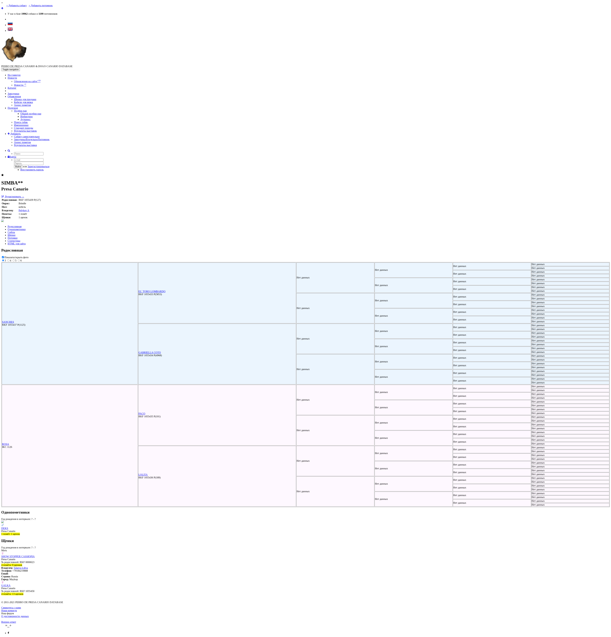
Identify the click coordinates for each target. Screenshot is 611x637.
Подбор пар (20, 110)
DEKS (4, 528)
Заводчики (13, 93)
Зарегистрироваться (38, 166)
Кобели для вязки (23, 102)
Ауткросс (25, 119)
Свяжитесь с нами (11, 607)
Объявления (14, 96)
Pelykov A (24, 210)
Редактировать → (14, 196)
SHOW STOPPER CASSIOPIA (18, 556)
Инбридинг (26, 116)
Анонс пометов (22, 105)
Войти (12, 156)
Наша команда (9, 610)
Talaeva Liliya (21, 568)
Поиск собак (21, 122)
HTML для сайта (17, 243)
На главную (14, 75)
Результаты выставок (25, 131)
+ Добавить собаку (16, 5)
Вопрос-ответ (8, 622)
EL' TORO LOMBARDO (151, 291)
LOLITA (143, 474)
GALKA (6, 585)
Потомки (13, 238)
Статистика (14, 240)
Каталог (12, 88)
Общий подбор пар (30, 113)
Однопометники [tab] (17, 229)
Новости (12, 78)
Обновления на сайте (27, 81)
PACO (141, 413)
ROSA (5, 444)
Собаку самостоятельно (27, 136)
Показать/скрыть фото (16, 257)
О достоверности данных (15, 616)
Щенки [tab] (11, 235)
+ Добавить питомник (41, 5)
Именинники (21, 125)
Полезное (13, 108)
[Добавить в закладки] (2, 175)
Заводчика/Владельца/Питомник (31, 139)
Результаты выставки (25, 145)
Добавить (15, 133)
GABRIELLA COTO (149, 352)
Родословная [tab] (14, 226)
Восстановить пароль (32, 169)
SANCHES (8, 322)
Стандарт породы (23, 128)
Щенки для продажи (25, 99)
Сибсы (11, 232)
